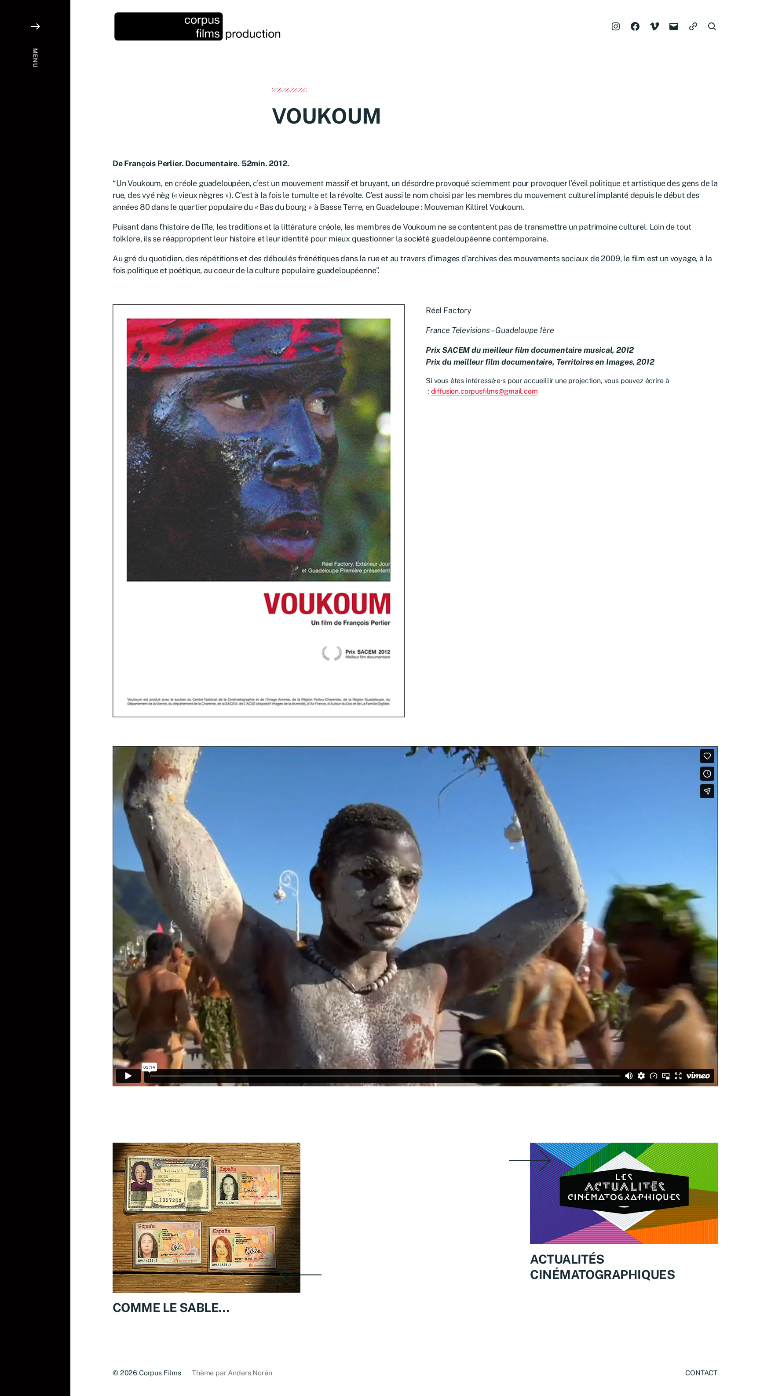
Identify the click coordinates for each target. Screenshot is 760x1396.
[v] (654, 26)
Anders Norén (250, 1373)
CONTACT (701, 1373)
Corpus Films (160, 1373)
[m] (673, 26)
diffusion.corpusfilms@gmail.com (484, 391)
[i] (615, 26)
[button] (35, 698)
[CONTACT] (693, 26)
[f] (635, 26)
